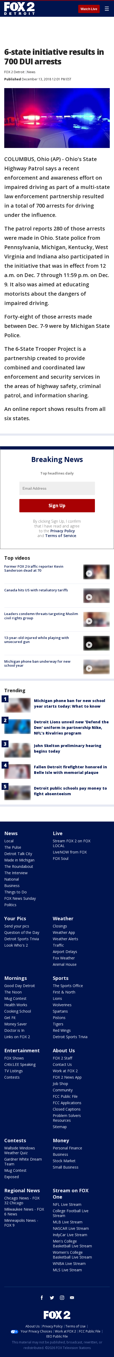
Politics (10, 904)
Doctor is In (14, 1030)
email (72, 1297)
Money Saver (15, 1023)
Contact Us (62, 1064)
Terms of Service (60, 535)
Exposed (11, 1176)
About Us (64, 1050)
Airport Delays (65, 951)
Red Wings (62, 1030)
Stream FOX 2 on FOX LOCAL (71, 843)
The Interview (16, 872)
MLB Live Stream (67, 1221)
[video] (96, 571)
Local (9, 840)
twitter (52, 1297)
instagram (62, 1297)
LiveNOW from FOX (70, 852)
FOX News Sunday (20, 898)
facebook (42, 1297)
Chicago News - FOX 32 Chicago (22, 1200)
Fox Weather (64, 957)
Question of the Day (21, 932)
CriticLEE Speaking (20, 1064)
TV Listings (13, 1070)
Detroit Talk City (18, 853)
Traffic (58, 945)
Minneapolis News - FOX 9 (21, 1223)
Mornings (15, 978)
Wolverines (62, 1004)
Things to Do (15, 891)
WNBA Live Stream (69, 1263)
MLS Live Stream (67, 1269)
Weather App (64, 932)
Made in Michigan (19, 860)
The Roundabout (18, 866)
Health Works (15, 1004)
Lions (57, 998)
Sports (60, 978)
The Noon (13, 992)
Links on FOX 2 (17, 1036)
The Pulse (12, 847)
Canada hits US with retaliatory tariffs (36, 590)
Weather (63, 918)
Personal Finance (67, 1147)
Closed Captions (67, 1109)
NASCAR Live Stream (71, 1228)
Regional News (22, 1190)
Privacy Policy (62, 530)
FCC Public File (65, 1096)
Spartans (60, 1011)
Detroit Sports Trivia (21, 938)
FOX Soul (60, 858)
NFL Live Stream (67, 1204)
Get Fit (10, 1017)
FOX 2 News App (67, 1077)
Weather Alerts (65, 938)
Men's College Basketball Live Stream (72, 1243)
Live (58, 833)
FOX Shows (14, 1058)
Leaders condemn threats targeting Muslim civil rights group (41, 615)
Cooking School (17, 1011)
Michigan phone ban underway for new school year (37, 663)
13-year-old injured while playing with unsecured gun (36, 639)
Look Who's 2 (16, 945)
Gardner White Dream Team (23, 1161)
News (31, 72)
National (11, 879)
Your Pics (15, 918)
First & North (64, 992)
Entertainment (22, 1050)
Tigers (58, 1023)
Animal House (65, 964)
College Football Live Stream (71, 1213)
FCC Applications (67, 1102)
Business (12, 885)
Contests (12, 1077)
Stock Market (64, 1160)
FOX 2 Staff (62, 1058)
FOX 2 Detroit (14, 72)
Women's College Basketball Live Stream (72, 1255)
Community (63, 1089)
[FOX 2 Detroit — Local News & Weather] (19, 8)
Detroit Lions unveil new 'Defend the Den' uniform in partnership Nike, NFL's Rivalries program (71, 727)
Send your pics (16, 926)
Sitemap (60, 1126)
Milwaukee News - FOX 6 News (24, 1211)
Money (61, 1140)
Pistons (59, 1017)
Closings (60, 926)
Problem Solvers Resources (67, 1118)
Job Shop (60, 1083)
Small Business (65, 1167)
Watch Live (89, 9)
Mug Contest (15, 998)
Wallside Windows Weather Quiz (19, 1150)
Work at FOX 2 (65, 1070)
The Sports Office (68, 985)
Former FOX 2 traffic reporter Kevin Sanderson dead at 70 (33, 568)
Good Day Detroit (19, 985)
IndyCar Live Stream (70, 1234)
